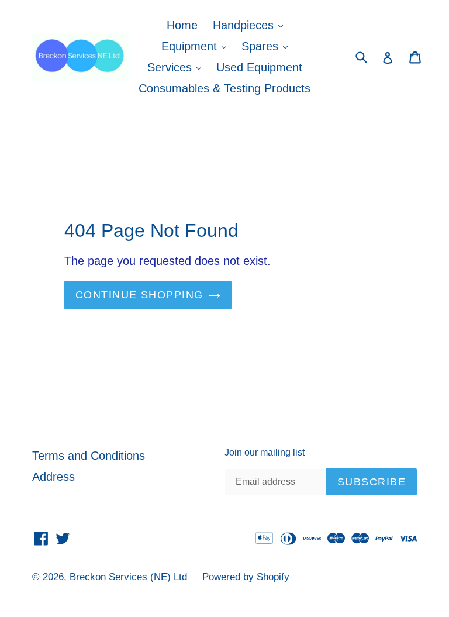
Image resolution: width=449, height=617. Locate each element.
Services (177, 67)
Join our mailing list (264, 452)
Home (182, 25)
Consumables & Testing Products (224, 88)
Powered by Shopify (245, 576)
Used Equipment (259, 67)
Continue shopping (139, 295)
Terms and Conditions (88, 455)
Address (53, 476)
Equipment (196, 46)
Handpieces (251, 25)
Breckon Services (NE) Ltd (128, 576)
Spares (267, 46)
